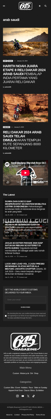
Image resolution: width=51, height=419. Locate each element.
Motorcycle (24, 373)
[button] (3, 6)
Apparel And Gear (15, 390)
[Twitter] (28, 396)
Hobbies (24, 387)
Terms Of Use (40, 415)
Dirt (5, 61)
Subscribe (25, 307)
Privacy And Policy (28, 415)
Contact (17, 415)
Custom (16, 373)
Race (10, 61)
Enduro (6, 127)
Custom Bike (9, 387)
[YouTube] (23, 396)
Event (17, 387)
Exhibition (40, 390)
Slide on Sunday (40, 387)
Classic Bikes (29, 390)
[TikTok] (33, 396)
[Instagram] (17, 396)
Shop (36, 373)
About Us (9, 415)
